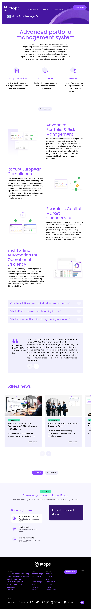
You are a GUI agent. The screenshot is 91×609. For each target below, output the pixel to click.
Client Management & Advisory (18, 576)
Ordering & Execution (14, 579)
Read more (32, 442)
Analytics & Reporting (14, 584)
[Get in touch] (26, 529)
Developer (35, 590)
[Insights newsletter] (26, 539)
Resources (56, 10)
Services (10, 590)
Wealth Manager (37, 574)
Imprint (48, 587)
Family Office (36, 576)
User (44, 10)
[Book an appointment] (26, 518)
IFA (33, 579)
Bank (33, 584)
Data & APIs (11, 587)
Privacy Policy (51, 590)
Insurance (35, 587)
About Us (49, 574)
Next (36, 366)
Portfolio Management (15, 582)
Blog (47, 579)
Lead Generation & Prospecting (18, 574)
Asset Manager (37, 582)
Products (32, 10)
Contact (49, 584)
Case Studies (50, 582)
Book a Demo (70, 572)
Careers (49, 576)
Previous (30, 366)
